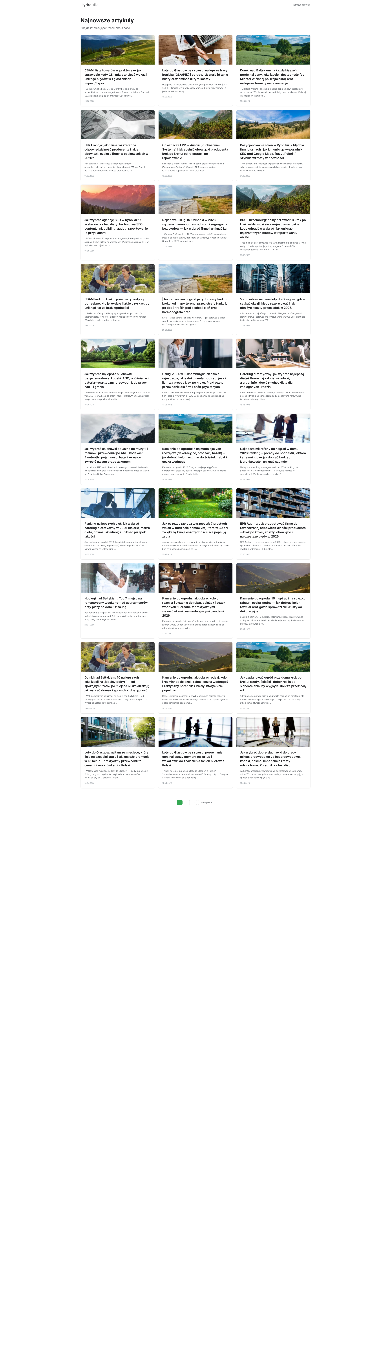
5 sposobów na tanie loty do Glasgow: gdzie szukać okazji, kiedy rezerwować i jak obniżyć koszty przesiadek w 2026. (272, 303)
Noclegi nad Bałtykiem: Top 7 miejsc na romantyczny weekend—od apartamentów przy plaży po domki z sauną (116, 603)
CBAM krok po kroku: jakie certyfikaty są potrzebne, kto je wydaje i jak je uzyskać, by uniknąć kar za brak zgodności (116, 303)
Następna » (206, 802)
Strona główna (301, 4)
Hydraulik (89, 5)
